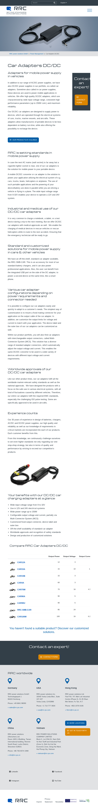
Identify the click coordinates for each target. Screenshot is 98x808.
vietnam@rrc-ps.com (46, 753)
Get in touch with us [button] (77, 732)
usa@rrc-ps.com (44, 710)
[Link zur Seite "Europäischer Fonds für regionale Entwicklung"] (77, 801)
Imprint (39, 802)
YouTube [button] (57, 781)
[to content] (50, 45)
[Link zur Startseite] (17, 801)
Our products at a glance (24, 140)
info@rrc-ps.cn (14, 755)
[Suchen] (54, 3)
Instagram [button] (15, 781)
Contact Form (81, 101)
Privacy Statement (48, 800)
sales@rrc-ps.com (16, 707)
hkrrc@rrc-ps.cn (73, 710)
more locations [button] (76, 723)
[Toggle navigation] (89, 10)
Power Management (36, 54)
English (63, 3)
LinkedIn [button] (14, 772)
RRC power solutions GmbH (18, 54)
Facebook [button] (58, 772)
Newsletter (59, 802)
